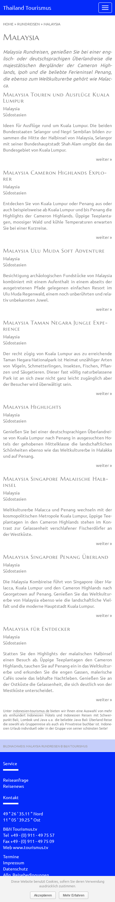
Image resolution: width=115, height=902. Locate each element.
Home (8, 23)
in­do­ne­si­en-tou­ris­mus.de (31, 710)
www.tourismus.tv (30, 847)
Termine (11, 856)
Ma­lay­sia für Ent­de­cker (36, 628)
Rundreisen (28, 23)
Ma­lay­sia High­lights (32, 406)
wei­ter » (104, 159)
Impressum (13, 862)
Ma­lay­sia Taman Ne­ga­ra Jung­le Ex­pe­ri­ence (55, 325)
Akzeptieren (43, 895)
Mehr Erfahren (73, 895)
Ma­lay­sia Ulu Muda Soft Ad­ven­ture (54, 250)
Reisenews (13, 786)
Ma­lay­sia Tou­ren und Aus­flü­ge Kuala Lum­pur (56, 97)
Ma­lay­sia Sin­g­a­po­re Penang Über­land (56, 556)
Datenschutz (15, 868)
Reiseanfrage (16, 780)
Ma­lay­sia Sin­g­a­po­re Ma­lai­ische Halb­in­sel (55, 481)
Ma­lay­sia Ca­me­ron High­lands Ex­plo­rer (54, 175)
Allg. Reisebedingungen (26, 875)
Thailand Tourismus (27, 7)
